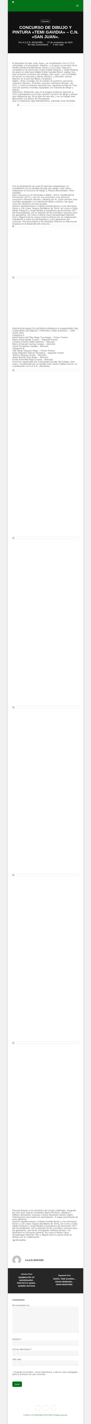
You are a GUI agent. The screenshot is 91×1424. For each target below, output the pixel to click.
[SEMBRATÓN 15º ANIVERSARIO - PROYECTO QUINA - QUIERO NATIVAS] (27, 1280)
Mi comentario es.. (21, 1305)
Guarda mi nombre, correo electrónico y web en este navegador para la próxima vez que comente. (45, 1373)
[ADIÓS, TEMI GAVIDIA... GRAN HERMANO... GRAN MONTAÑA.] (64, 1280)
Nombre (17, 1339)
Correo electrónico (22, 1349)
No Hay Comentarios (38, 44)
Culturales (45, 21)
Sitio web (16, 1359)
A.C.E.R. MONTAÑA (33, 42)
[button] (77, 6)
